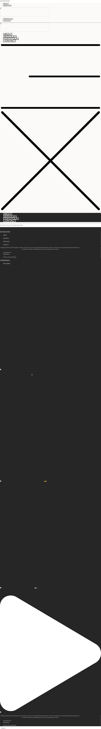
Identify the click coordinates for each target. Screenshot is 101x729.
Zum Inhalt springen (5, 0)
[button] (50, 127)
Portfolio (11, 38)
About (8, 33)
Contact (9, 40)
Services (10, 36)
